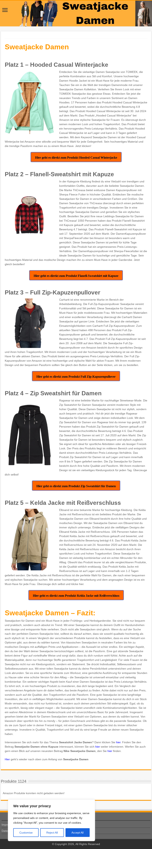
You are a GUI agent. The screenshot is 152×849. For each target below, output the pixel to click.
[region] (51, 820)
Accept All (77, 832)
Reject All (52, 832)
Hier (7, 759)
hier (118, 742)
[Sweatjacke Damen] (76, 13)
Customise (26, 832)
